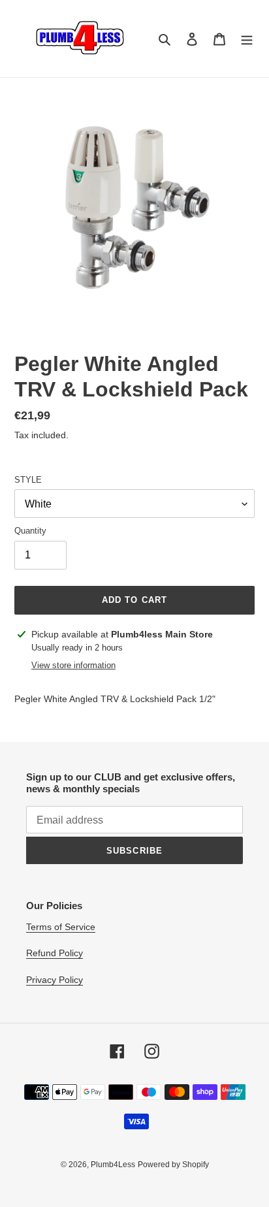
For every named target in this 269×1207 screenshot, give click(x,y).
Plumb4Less (113, 1164)
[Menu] (247, 39)
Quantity (30, 531)
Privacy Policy (54, 979)
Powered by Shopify (173, 1164)
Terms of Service (60, 927)
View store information (73, 665)
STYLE (28, 480)
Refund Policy (54, 953)
